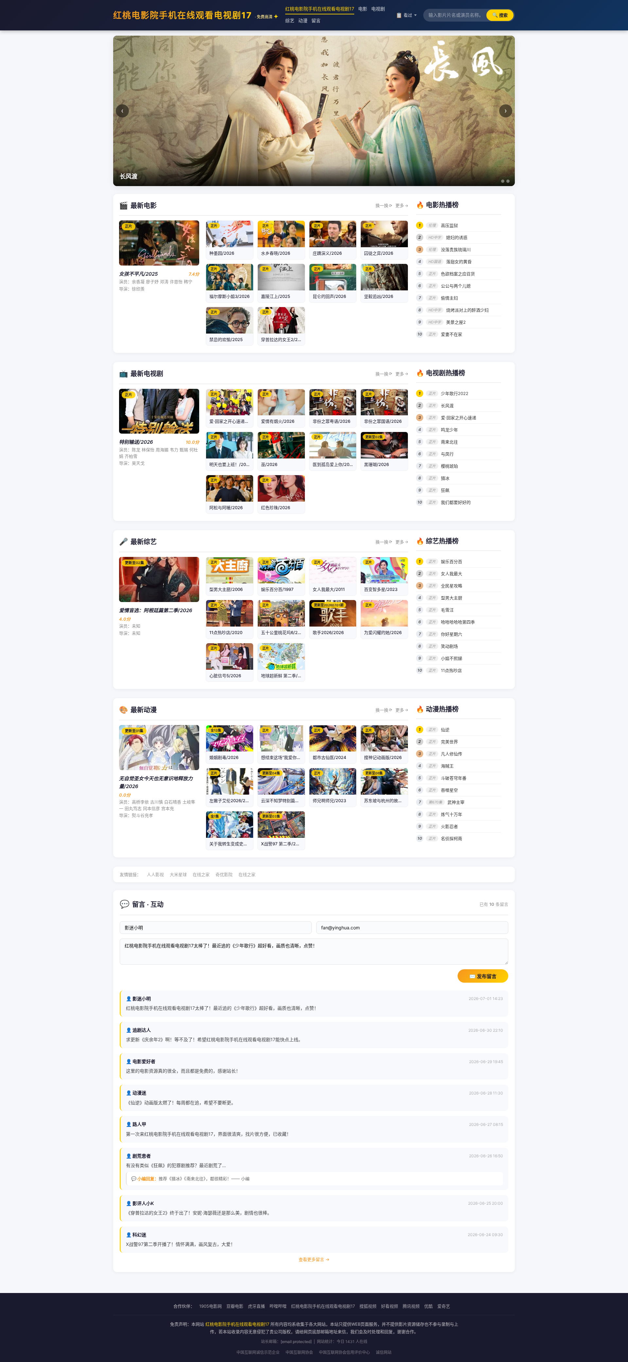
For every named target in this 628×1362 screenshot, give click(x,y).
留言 (316, 20)
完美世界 (449, 741)
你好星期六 (451, 634)
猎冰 (445, 478)
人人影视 (155, 874)
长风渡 (447, 405)
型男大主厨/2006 (226, 589)
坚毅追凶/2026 (378, 296)
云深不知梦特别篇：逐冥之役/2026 (294, 800)
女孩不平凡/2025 (138, 274)
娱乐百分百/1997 (277, 589)
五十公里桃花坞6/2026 (283, 632)
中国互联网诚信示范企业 (258, 1352)
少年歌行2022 (454, 393)
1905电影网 (210, 1306)
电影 (362, 8)
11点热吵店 (451, 670)
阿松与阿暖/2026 (226, 507)
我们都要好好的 (456, 502)
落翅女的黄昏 (459, 261)
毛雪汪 (447, 609)
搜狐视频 (367, 1306)
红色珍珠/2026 (275, 507)
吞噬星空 (449, 790)
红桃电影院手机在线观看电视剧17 (192, 15)
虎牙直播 (256, 1306)
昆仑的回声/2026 (329, 296)
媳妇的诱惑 (456, 237)
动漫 (302, 20)
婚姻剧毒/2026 (223, 757)
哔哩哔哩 (278, 1306)
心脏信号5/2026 (225, 675)
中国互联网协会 (299, 1352)
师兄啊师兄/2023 (329, 800)
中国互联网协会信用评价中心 (344, 1352)
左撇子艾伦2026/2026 (231, 800)
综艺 (289, 20)
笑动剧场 (449, 646)
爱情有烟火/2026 (277, 421)
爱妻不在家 (451, 334)
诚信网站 (384, 1352)
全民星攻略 (451, 585)
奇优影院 (224, 874)
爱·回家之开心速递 (458, 417)
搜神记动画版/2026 (383, 757)
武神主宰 (455, 802)
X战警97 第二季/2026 (282, 843)
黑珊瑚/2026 (376, 464)
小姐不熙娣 (451, 658)
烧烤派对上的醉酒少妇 (467, 310)
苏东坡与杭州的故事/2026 (389, 800)
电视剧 (378, 8)
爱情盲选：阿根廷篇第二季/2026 (155, 610)
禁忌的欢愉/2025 (226, 339)
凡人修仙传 (451, 753)
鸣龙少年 (449, 429)
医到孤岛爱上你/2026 (334, 464)
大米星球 (178, 874)
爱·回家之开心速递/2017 (232, 421)
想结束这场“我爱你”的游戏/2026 (292, 757)
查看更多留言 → (314, 1259)
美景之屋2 (456, 322)
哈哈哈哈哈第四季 (458, 622)
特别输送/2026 (136, 442)
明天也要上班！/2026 (230, 464)
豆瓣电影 (234, 1306)
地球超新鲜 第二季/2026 (284, 675)
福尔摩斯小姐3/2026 (229, 296)
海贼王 (447, 765)
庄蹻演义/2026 (327, 253)
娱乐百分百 (451, 561)
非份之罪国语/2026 (383, 421)
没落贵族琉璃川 (456, 249)
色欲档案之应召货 (458, 273)
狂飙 (445, 490)
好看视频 (389, 1306)
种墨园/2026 (221, 253)
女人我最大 (451, 573)
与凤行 (447, 454)
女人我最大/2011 (329, 589)
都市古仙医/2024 (329, 757)
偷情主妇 (449, 298)
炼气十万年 (451, 814)
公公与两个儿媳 (456, 285)
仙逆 (445, 729)
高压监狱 (449, 225)
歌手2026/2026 (328, 632)
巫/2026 (269, 464)
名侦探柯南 (451, 838)
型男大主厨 (451, 597)
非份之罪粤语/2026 (331, 421)
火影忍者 (449, 826)
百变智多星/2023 (380, 589)
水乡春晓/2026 (275, 253)
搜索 (500, 15)
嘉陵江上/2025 (275, 296)
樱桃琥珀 (449, 466)
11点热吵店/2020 (225, 632)
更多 (401, 205)
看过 (404, 15)
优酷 (428, 1306)
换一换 (383, 205)
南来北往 (449, 441)
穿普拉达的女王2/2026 (283, 339)
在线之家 (201, 874)
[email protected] (296, 1341)
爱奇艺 (443, 1306)
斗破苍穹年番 (453, 778)
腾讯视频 (411, 1306)
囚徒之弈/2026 (378, 253)
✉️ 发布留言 (483, 976)
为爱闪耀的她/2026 (383, 632)
